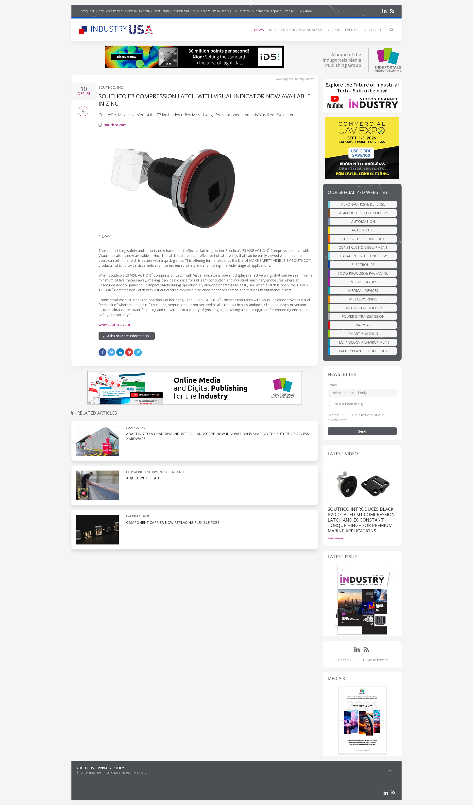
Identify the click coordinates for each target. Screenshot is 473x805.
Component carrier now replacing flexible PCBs (173, 522)
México (245, 11)
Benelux (144, 11)
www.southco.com (114, 324)
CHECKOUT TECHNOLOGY (363, 238)
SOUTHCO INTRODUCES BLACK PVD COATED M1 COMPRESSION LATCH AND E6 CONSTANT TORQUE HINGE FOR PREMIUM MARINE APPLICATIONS (361, 520)
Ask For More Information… (128, 335)
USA (299, 11)
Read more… (336, 538)
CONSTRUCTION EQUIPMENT (363, 247)
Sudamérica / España (266, 11)
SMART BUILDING (363, 333)
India (225, 11)
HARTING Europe (138, 516)
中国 (166, 11)
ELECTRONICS (363, 264)
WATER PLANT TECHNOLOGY (363, 351)
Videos (334, 29)
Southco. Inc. (111, 87)
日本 (234, 11)
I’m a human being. (348, 404)
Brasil (157, 11)
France (206, 11)
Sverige (289, 11)
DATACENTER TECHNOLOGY (363, 256)
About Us (85, 768)
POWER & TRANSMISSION (363, 316)
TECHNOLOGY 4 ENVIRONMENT (363, 342)
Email (332, 385)
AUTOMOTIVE (363, 230)
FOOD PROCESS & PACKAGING (363, 273)
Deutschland (180, 11)
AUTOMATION (363, 221)
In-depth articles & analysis (296, 29)
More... (309, 11)
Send (362, 431)
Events (351, 29)
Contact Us (374, 29)
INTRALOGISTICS (363, 282)
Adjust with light (143, 478)
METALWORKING (363, 299)
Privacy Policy (111, 768)
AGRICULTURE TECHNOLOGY (363, 212)
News (259, 29)
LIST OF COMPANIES (93, 777)
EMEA (195, 11)
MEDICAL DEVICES (363, 290)
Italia (216, 11)
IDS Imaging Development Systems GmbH (155, 472)
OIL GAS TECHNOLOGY (363, 307)
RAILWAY (363, 325)
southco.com (115, 124)
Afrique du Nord (92, 11)
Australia (130, 11)
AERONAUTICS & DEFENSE (363, 204)
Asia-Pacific (114, 11)
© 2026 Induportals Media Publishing (111, 772)
